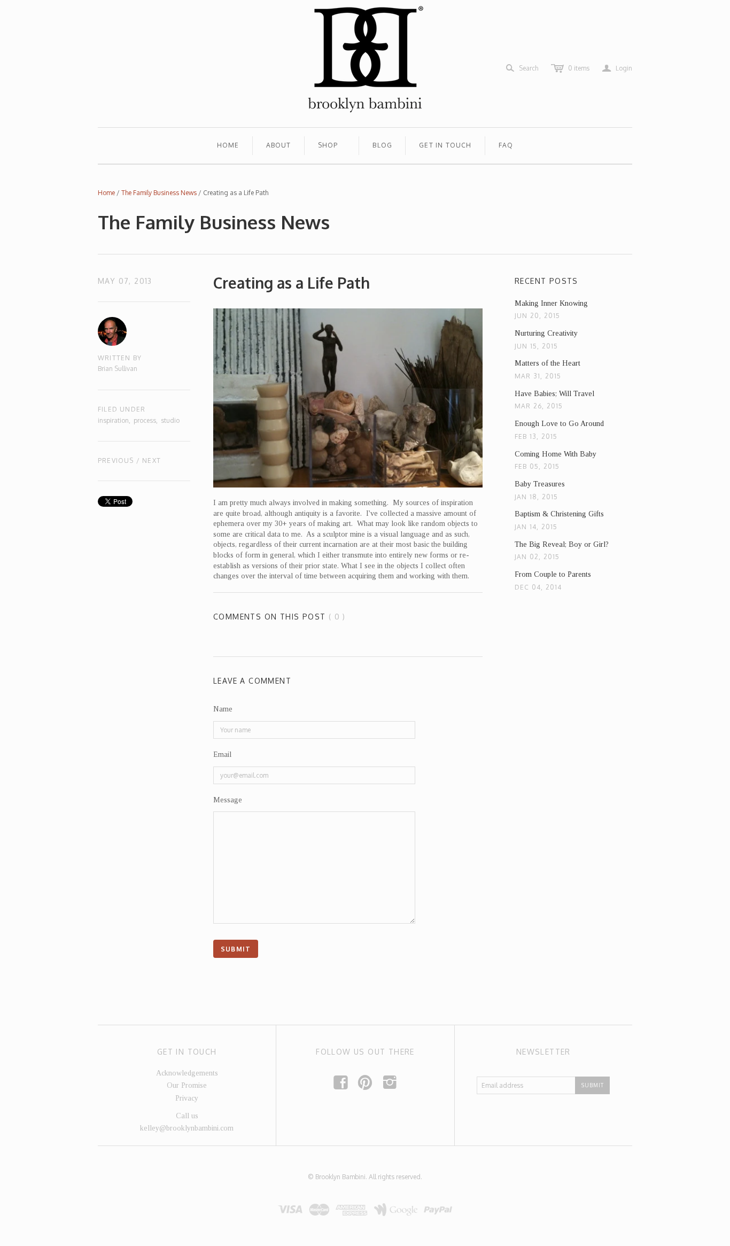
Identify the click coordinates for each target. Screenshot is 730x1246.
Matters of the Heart (547, 363)
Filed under (121, 409)
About (278, 145)
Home (228, 145)
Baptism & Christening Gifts (559, 514)
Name (222, 709)
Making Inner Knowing (551, 303)
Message (227, 800)
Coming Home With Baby (555, 454)
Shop (328, 145)
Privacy (186, 1098)
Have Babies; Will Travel (554, 394)
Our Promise (187, 1085)
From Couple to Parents (553, 574)
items (578, 68)
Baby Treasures (540, 484)
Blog (382, 145)
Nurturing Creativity (546, 333)
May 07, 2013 (125, 280)
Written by (120, 358)
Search (528, 68)
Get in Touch (445, 145)
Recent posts (546, 280)
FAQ (506, 145)
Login (617, 68)
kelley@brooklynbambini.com (187, 1128)
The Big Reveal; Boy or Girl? (562, 544)
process (145, 420)
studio (170, 420)
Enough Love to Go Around (559, 424)
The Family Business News (159, 193)
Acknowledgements (187, 1073)
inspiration (113, 420)
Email (222, 754)
